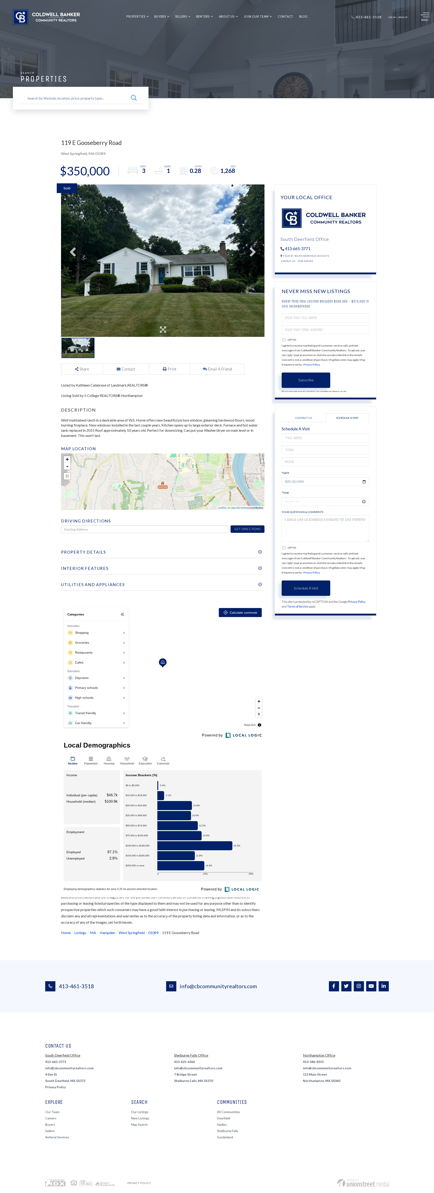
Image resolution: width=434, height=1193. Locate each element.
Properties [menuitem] (136, 16)
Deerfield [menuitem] (223, 1118)
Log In (392, 17)
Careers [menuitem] (51, 1118)
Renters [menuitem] (203, 16)
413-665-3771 (297, 248)
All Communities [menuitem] (228, 1112)
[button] (133, 98)
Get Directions (247, 529)
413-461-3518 (76, 986)
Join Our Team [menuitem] (256, 16)
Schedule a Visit (347, 417)
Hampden (107, 932)
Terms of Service (297, 606)
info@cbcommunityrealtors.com (218, 986)
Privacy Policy (311, 364)
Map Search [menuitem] (139, 1124)
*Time (285, 492)
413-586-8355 (313, 1062)
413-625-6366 (184, 1062)
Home (66, 932)
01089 (153, 932)
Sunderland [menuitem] (225, 1137)
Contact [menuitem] (285, 16)
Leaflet (222, 507)
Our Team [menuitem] (52, 1112)
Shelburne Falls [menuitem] (227, 1131)
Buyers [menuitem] (160, 16)
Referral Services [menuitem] (57, 1137)
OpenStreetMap (240, 507)
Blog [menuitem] (303, 16)
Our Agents (305, 261)
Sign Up (403, 17)
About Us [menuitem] (227, 16)
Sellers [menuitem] (181, 16)
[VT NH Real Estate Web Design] (363, 1183)
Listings (80, 932)
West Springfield (132, 932)
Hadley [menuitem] (222, 1124)
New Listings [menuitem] (140, 1118)
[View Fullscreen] (67, 476)
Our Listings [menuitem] (140, 1112)
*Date (285, 473)
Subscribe (306, 380)
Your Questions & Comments (302, 512)
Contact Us (288, 261)
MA (93, 932)
